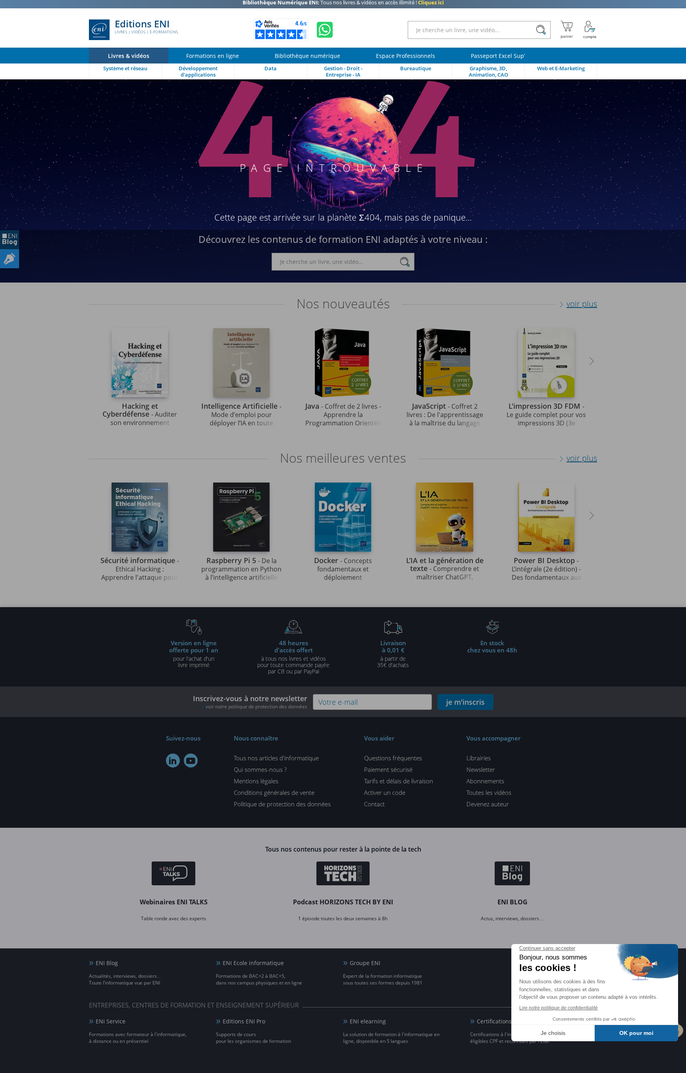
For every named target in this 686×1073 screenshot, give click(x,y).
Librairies (478, 758)
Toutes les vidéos (488, 792)
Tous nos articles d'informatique (276, 758)
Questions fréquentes (393, 758)
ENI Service (110, 1021)
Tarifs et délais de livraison (398, 781)
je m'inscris (465, 702)
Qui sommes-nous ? (260, 769)
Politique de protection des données (282, 804)
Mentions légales (256, 781)
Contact (374, 804)
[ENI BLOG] (9, 239)
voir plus (582, 303)
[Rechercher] (541, 30)
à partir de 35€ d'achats (393, 653)
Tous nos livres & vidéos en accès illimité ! (343, 6)
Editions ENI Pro (244, 1021)
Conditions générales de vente (274, 792)
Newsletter (480, 769)
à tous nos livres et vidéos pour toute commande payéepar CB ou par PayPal (293, 657)
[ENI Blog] (512, 874)
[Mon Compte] (590, 30)
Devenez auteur (487, 804)
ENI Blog (107, 963)
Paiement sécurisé (388, 769)
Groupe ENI (365, 963)
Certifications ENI (499, 1021)
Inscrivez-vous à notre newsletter (250, 702)
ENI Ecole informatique (253, 963)
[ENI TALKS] (173, 874)
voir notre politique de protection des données (256, 706)
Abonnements (485, 781)
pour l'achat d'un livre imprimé (193, 653)
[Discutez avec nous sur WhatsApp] (325, 30)
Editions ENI (146, 27)
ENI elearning (368, 1021)
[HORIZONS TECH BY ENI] (343, 874)
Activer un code (384, 792)
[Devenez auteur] (9, 258)
